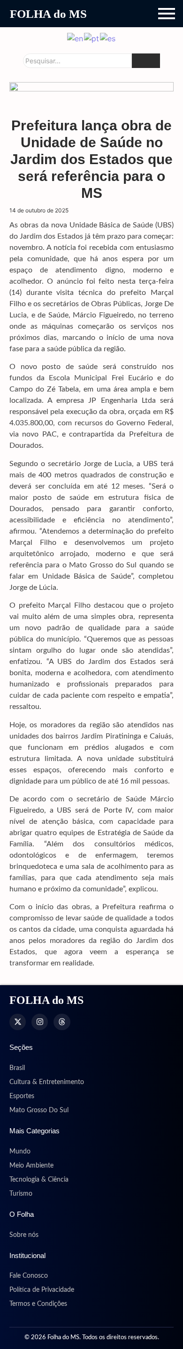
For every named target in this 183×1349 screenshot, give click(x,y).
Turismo (20, 1194)
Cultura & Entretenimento (46, 1082)
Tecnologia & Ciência (39, 1179)
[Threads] (61, 1022)
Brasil (17, 1068)
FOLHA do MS (48, 14)
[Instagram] (39, 1022)
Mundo (19, 1151)
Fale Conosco (28, 1276)
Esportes (21, 1096)
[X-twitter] (17, 1022)
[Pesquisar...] (146, 60)
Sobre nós (23, 1235)
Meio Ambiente (31, 1165)
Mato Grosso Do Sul (39, 1110)
